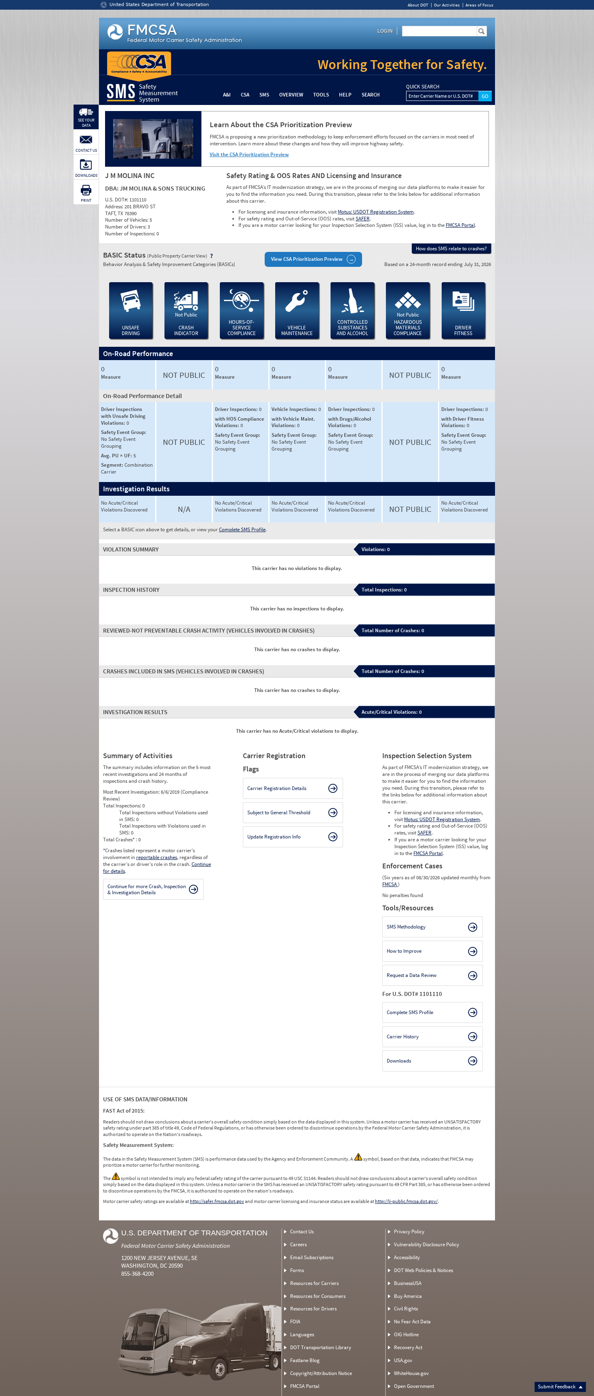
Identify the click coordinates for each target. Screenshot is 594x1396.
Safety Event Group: (123, 432)
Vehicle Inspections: (295, 409)
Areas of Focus (479, 5)
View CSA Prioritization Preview (307, 259)
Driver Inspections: (237, 409)
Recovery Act (408, 1347)
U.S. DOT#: (117, 199)
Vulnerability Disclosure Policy (426, 1244)
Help (345, 94)
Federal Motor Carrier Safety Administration (175, 1245)
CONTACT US (86, 150)
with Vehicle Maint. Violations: (293, 422)
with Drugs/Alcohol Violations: (349, 422)
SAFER (363, 218)
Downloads (399, 1060)
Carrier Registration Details (276, 788)
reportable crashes (156, 857)
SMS (264, 94)
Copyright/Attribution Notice (321, 1373)
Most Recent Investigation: (132, 791)
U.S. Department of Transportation (194, 1233)
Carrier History (403, 1036)
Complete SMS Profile (242, 529)
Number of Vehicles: (127, 219)
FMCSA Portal (460, 225)
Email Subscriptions (311, 1257)
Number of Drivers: (126, 226)
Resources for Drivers (313, 1308)
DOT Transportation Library (320, 1347)
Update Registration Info (274, 836)
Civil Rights (406, 1308)
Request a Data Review (411, 975)
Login (385, 30)
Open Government (414, 1386)
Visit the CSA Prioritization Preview (249, 154)
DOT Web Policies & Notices (423, 1270)
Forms (297, 1270)
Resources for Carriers (314, 1283)
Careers (298, 1244)
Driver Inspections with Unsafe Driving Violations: (123, 416)
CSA (245, 94)
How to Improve (404, 950)
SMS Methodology (406, 926)
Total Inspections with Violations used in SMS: (162, 829)
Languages (302, 1334)
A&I (227, 94)
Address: (114, 206)
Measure (111, 377)
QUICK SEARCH (422, 87)
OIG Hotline (406, 1334)
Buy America (408, 1296)
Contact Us (302, 1231)
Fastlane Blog (305, 1360)
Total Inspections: (122, 805)
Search (371, 94)
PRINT (86, 200)
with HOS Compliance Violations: (239, 422)
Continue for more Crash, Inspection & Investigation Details (146, 889)
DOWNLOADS (86, 175)
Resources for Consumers (317, 1296)
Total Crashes (119, 839)
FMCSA (390, 884)
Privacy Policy (409, 1231)
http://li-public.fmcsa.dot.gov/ (406, 1201)
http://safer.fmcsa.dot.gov (217, 1201)
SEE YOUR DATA (86, 122)
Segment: (112, 464)
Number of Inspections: (130, 233)
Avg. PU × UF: (117, 455)
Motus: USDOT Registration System (376, 211)
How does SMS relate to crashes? (451, 248)
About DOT (418, 5)
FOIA (295, 1321)
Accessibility (407, 1257)
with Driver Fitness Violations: (462, 422)
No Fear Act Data (412, 1321)
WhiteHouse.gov (411, 1373)
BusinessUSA (407, 1283)
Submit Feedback (557, 1386)
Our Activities (447, 5)
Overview (291, 94)
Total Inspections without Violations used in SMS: (163, 816)
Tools (321, 94)
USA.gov (403, 1360)
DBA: (112, 188)
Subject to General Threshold (278, 812)
